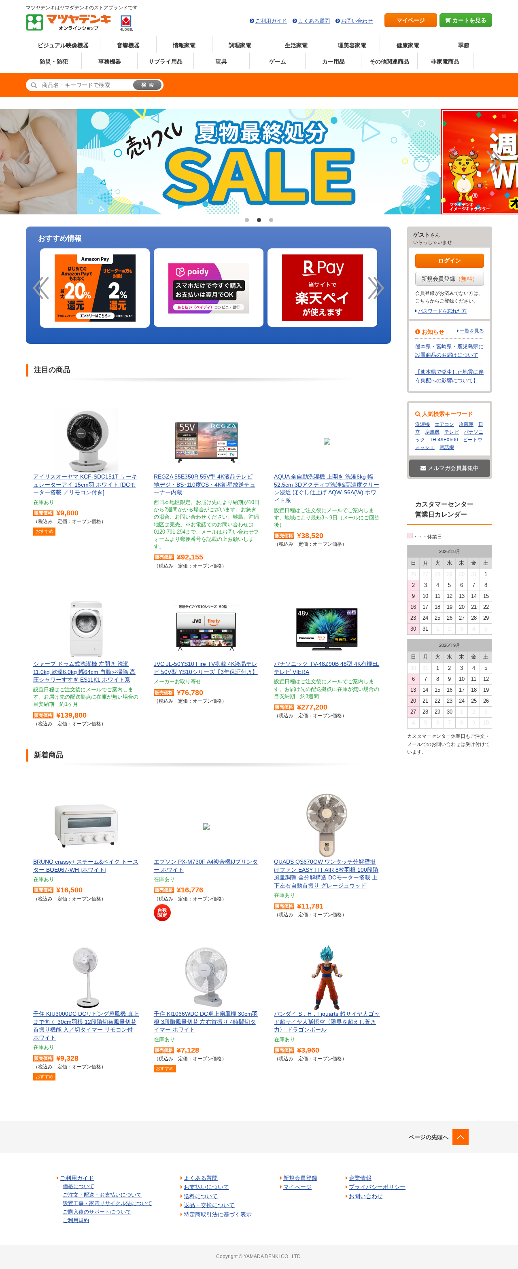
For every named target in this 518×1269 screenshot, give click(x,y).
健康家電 (408, 45)
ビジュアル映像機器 (63, 45)
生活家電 (296, 45)
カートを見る (468, 20)
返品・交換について (209, 1205)
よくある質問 (314, 21)
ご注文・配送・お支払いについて (102, 1195)
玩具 (221, 61)
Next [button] (494, 161)
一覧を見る (472, 331)
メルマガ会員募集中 (452, 468)
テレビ (451, 432)
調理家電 (240, 45)
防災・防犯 (54, 61)
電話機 (446, 447)
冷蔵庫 (466, 424)
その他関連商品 (389, 61)
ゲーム (277, 61)
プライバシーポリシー (377, 1187)
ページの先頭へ (428, 1137)
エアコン (444, 424)
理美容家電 (352, 45)
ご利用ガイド (271, 21)
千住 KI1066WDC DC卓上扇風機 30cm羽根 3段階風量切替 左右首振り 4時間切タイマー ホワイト (206, 1022)
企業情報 (360, 1178)
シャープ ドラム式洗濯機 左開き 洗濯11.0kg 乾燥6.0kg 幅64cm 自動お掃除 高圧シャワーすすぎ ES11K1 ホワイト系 (84, 672)
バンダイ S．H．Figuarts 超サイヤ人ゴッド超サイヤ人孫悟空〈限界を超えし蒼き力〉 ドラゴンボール (327, 1022)
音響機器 (128, 45)
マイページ (411, 20)
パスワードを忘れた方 (442, 311)
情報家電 (184, 45)
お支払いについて (206, 1187)
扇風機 (432, 432)
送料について (201, 1196)
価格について (78, 1186)
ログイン (449, 260)
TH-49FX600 (444, 440)
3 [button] (271, 220)
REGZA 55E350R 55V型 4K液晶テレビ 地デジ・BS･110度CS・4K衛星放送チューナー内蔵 (204, 484)
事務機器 (109, 61)
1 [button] (247, 220)
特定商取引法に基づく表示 (218, 1214)
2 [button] (259, 220)
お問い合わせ (357, 21)
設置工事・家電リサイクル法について (107, 1203)
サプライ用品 (166, 61)
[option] (95, 288)
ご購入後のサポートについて (97, 1212)
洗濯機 (422, 424)
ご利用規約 (76, 1220)
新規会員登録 (449, 278)
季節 (463, 45)
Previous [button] (23, 161)
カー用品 (333, 61)
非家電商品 (445, 61)
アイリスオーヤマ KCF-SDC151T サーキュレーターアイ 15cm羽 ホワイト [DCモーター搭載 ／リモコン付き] (85, 484)
